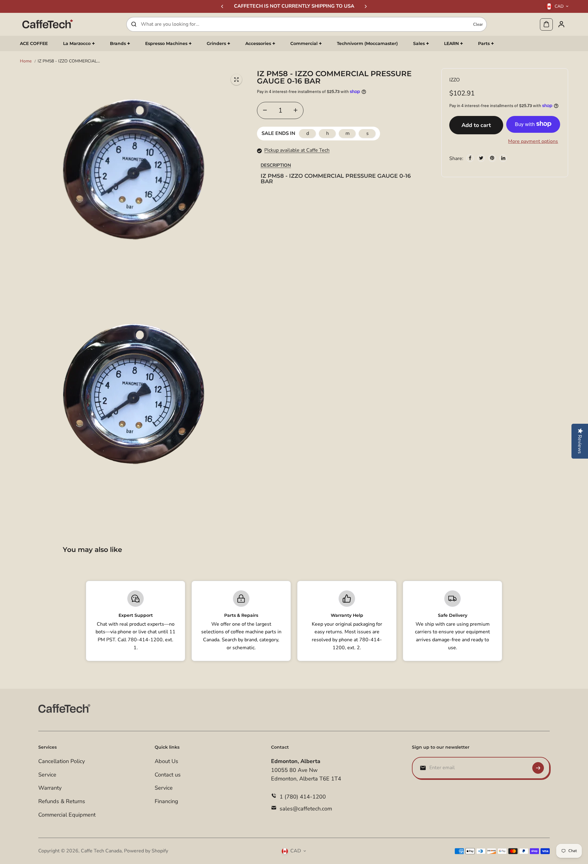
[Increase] (295, 110)
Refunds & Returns (61, 801)
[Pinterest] (492, 158)
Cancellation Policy (61, 761)
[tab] (276, 165)
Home (26, 61)
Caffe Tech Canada (101, 850)
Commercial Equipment (67, 814)
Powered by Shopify (146, 850)
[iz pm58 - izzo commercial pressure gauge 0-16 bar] (236, 79)
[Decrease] (265, 110)
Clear (478, 24)
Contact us (168, 774)
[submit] (538, 768)
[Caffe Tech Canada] (47, 24)
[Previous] (223, 6)
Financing (166, 801)
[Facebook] (470, 158)
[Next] (365, 6)
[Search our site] (134, 24)
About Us (166, 761)
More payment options (533, 141)
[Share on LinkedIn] (503, 158)
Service (47, 774)
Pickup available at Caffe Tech (297, 150)
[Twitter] (481, 158)
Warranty (50, 787)
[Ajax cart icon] (546, 24)
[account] (561, 24)
